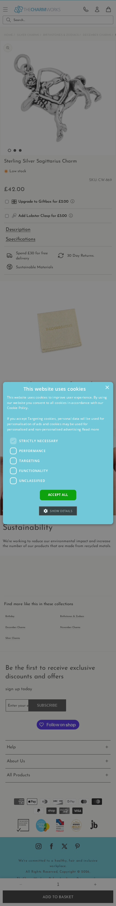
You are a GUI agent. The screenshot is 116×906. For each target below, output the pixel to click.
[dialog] (58, 453)
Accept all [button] (58, 495)
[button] (58, 510)
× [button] (107, 388)
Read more (90, 429)
